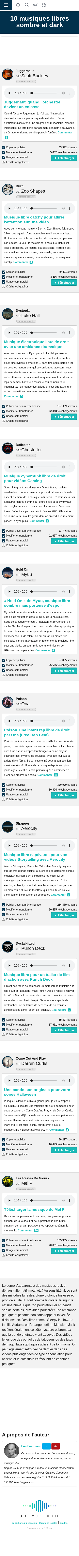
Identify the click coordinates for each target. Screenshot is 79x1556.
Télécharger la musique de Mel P (34, 1209)
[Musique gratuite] (18, 7)
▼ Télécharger (64, 158)
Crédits (63, 1523)
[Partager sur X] (46, 1446)
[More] (44, 7)
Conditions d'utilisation (24, 1523)
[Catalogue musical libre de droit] (27, 7)
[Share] (35, 7)
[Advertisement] (39, 47)
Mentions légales (48, 1523)
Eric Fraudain (30, 1446)
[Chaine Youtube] (55, 1446)
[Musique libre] (39, 1517)
